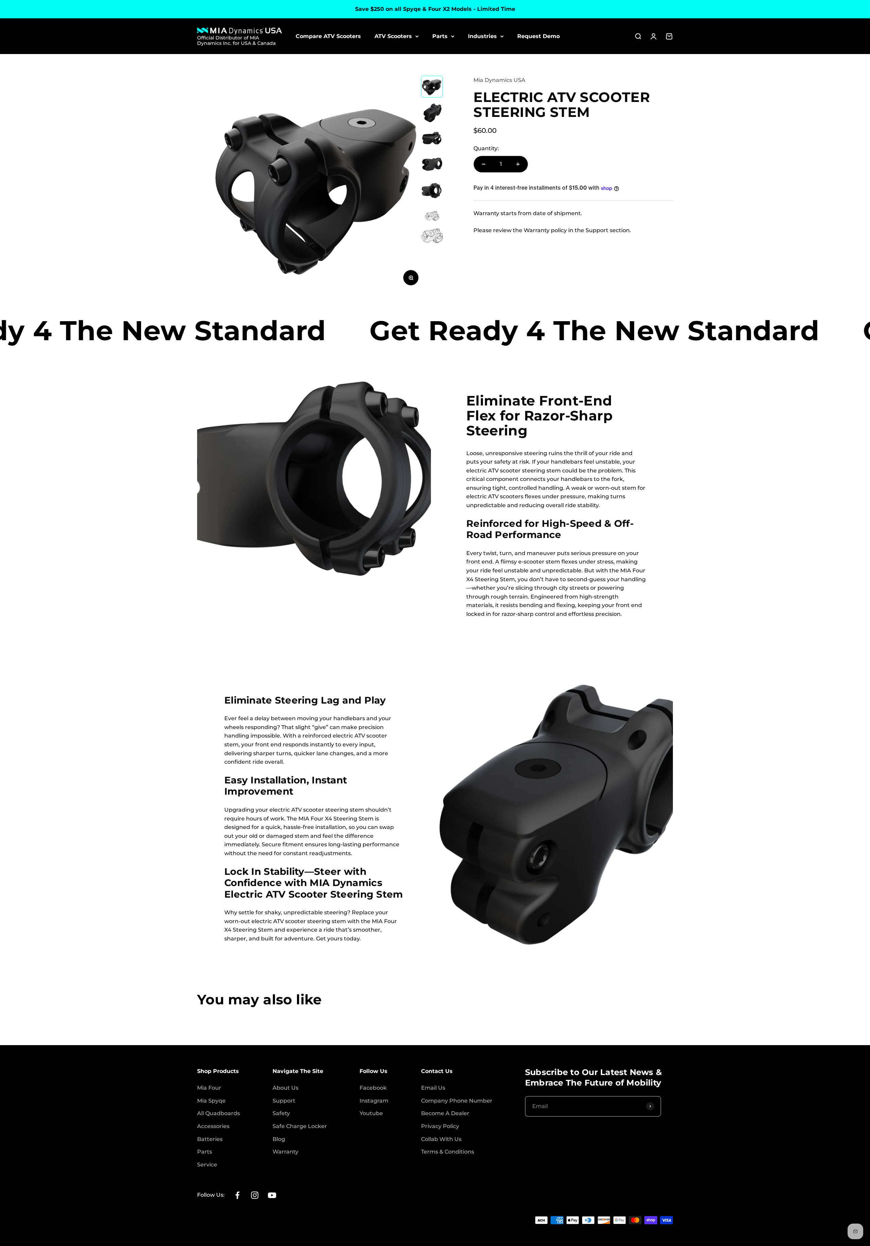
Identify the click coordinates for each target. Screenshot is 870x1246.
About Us (285, 1088)
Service (207, 1164)
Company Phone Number (456, 1100)
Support (284, 1100)
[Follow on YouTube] (272, 1195)
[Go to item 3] (432, 140)
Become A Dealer (445, 1113)
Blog (279, 1139)
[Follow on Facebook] (237, 1195)
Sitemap (276, 1220)
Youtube (371, 1113)
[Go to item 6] (432, 216)
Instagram (374, 1100)
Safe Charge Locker (300, 1126)
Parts (440, 36)
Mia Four (209, 1088)
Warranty (285, 1151)
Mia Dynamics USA (499, 80)
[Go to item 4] (432, 166)
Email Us (433, 1088)
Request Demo (538, 36)
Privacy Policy (440, 1126)
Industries (482, 36)
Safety (281, 1113)
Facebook (373, 1088)
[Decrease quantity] (483, 164)
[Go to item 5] (432, 193)
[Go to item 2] (432, 113)
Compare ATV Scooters (328, 36)
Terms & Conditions (447, 1151)
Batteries (210, 1139)
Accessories (213, 1126)
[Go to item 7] (432, 236)
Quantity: (486, 148)
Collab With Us (441, 1139)
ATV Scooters (393, 36)
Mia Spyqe (211, 1100)
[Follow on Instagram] (254, 1195)
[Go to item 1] (432, 87)
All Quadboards (218, 1113)
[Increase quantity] (518, 164)
